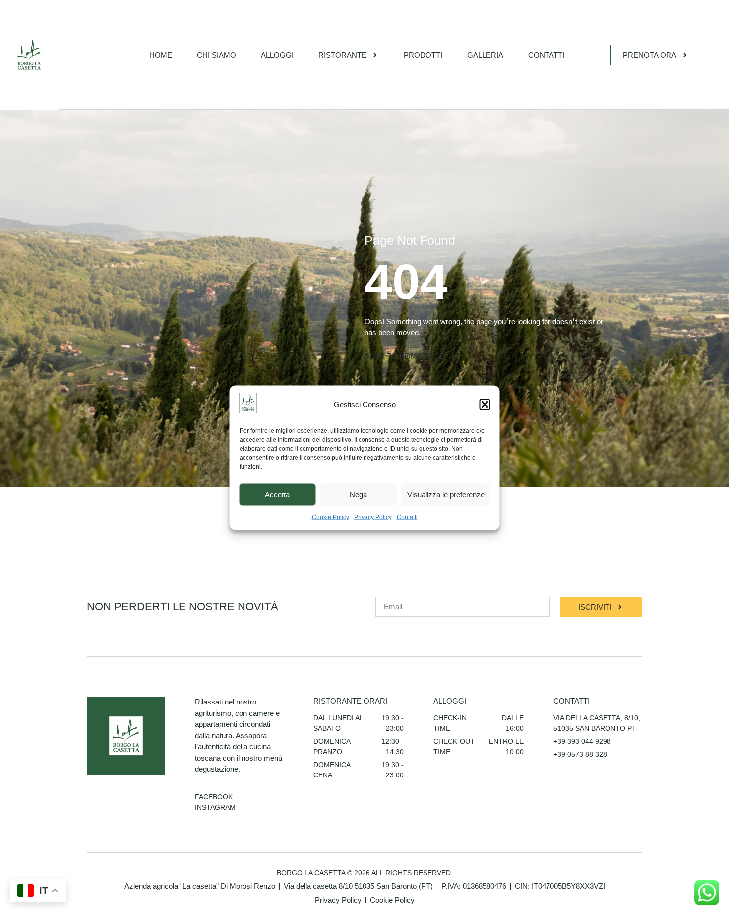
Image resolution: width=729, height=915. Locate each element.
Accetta (277, 494)
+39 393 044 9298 (582, 741)
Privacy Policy (373, 516)
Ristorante (342, 55)
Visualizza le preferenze (446, 494)
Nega (358, 494)
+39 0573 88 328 (580, 754)
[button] (485, 405)
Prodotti (423, 55)
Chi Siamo (216, 55)
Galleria (485, 55)
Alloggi (277, 55)
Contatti (407, 516)
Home (160, 55)
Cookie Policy (330, 516)
